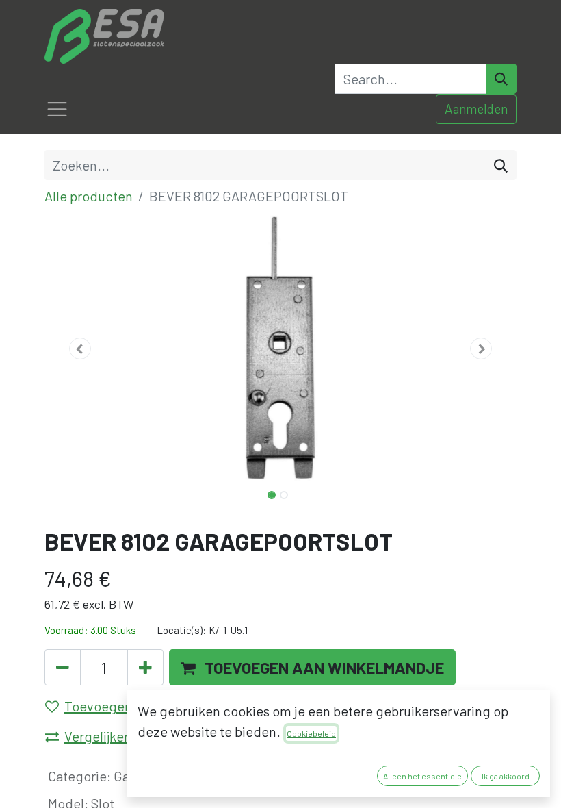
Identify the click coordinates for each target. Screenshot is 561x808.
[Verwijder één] (62, 667)
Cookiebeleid (311, 733)
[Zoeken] (501, 165)
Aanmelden (476, 108)
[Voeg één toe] (145, 667)
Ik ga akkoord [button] (506, 776)
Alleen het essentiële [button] (422, 776)
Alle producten (88, 196)
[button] (80, 348)
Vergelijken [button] (97, 736)
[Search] (501, 79)
